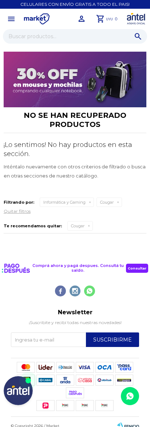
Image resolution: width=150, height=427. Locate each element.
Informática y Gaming (64, 202)
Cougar (107, 202)
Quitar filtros (17, 211)
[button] (138, 36)
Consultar (137, 268)
